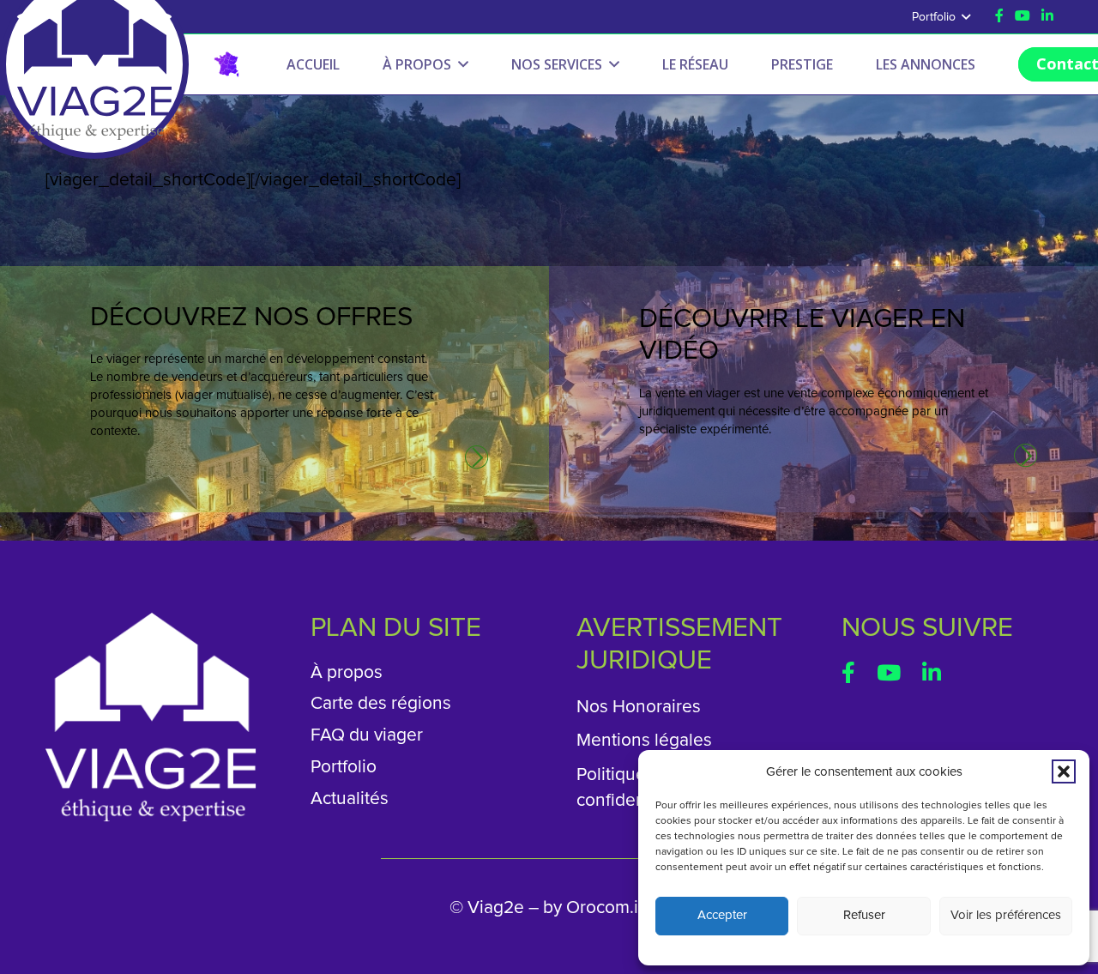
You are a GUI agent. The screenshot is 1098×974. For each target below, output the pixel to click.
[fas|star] (476, 457)
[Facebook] (999, 15)
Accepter (722, 915)
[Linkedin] (1047, 15)
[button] (1063, 771)
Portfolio (344, 767)
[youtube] (1022, 15)
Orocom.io (607, 907)
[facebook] (848, 672)
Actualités (350, 798)
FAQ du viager (367, 735)
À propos (347, 672)
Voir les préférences (1005, 915)
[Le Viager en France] (226, 64)
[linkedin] (931, 672)
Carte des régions (381, 703)
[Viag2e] (94, 17)
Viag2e (496, 907)
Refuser (864, 915)
